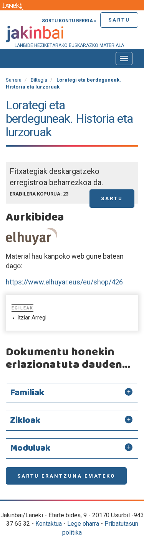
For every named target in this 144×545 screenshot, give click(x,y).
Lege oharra (83, 523)
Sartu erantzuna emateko (66, 476)
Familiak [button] (27, 393)
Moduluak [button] (30, 448)
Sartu (119, 20)
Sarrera (14, 80)
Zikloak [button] (25, 421)
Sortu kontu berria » (69, 20)
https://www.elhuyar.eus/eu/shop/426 (64, 282)
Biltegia (39, 80)
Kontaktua (48, 523)
